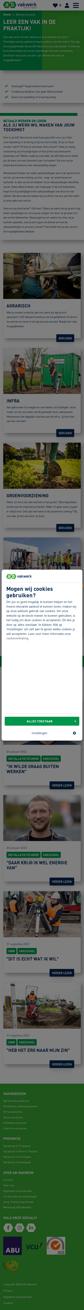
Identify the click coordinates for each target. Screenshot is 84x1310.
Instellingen (39, 733)
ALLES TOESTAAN (39, 721)
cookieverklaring (17, 638)
